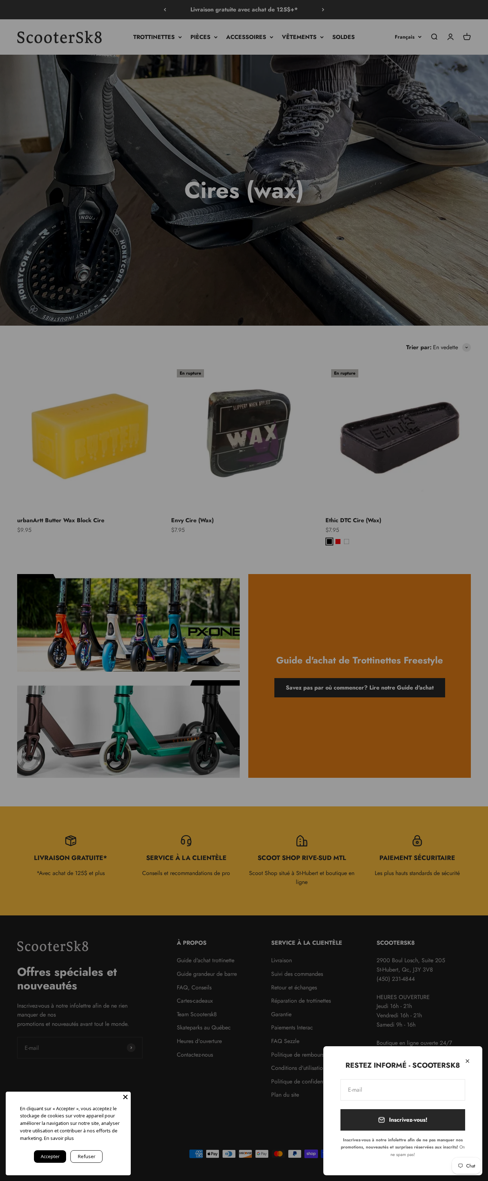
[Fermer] (467, 1061)
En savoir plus (59, 1138)
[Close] (125, 1097)
